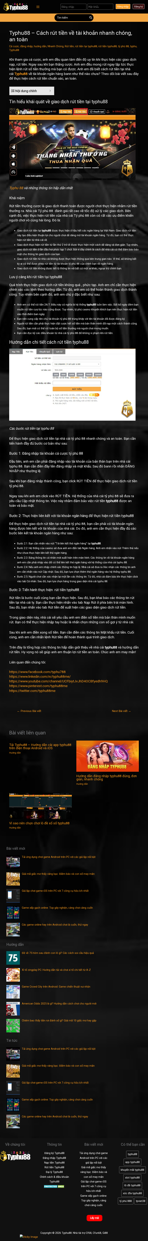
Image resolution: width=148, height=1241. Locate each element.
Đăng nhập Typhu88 (54, 1158)
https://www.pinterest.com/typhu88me (38, 686)
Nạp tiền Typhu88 (54, 1162)
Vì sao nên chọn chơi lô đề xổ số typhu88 (39, 823)
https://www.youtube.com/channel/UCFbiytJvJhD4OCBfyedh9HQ (58, 681)
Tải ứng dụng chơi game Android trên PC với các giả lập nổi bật (93, 1157)
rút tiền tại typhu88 (86, 46)
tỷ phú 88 (123, 46)
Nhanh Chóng (56, 46)
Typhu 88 (16, 188)
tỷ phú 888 (125, 1201)
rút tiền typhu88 (107, 46)
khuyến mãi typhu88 (132, 1169)
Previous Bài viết (29, 711)
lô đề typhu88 (132, 1185)
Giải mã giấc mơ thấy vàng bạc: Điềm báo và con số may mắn (93, 1172)
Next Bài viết (121, 711)
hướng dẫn (40, 46)
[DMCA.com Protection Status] (54, 1186)
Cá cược (14, 46)
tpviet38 (140, 1201)
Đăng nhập (123, 6)
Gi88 (105, 1233)
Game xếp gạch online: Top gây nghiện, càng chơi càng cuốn (93, 1200)
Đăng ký (138, 6)
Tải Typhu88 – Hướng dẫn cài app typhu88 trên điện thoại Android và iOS (40, 746)
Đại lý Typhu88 (54, 1172)
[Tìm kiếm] (91, 17)
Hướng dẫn (15, 752)
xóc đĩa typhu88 (132, 1193)
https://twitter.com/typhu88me (32, 691)
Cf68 (89, 1233)
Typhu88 (14, 50)
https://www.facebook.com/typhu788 (37, 672)
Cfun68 (97, 1233)
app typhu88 (132, 1162)
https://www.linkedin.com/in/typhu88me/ (40, 676)
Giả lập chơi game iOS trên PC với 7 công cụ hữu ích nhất (93, 1186)
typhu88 (132, 1154)
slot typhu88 (132, 1177)
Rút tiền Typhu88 (54, 1167)
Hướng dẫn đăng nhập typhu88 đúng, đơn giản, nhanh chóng (106, 777)
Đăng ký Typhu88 (54, 1153)
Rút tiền (69, 46)
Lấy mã (94, 1218)
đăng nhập (26, 46)
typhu (133, 46)
